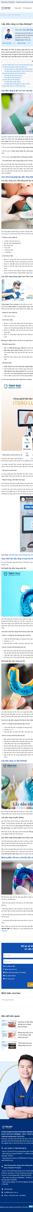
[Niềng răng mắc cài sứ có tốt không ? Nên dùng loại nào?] (8, 1035)
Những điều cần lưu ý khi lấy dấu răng (13, 86)
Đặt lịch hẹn (21, 43)
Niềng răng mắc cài (10, 969)
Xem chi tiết (7, 43)
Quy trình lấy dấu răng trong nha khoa (13, 73)
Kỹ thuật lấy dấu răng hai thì (12, 77)
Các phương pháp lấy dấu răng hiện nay (14, 67)
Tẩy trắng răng (9, 979)
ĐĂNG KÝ (5, 931)
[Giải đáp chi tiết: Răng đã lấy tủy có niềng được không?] (8, 1024)
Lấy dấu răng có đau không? (11, 79)
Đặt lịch (27, 442)
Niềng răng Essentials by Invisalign (15, 972)
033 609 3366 (8, 1189)
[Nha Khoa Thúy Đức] (6, 8)
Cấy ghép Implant (10, 975)
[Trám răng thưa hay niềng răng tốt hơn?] (8, 1045)
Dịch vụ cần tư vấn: (9, 966)
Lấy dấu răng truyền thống (12, 81)
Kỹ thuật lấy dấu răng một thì (13, 75)
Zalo (27, 455)
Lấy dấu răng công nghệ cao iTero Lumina (17, 84)
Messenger (27, 449)
